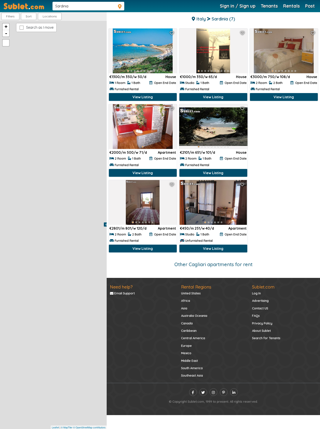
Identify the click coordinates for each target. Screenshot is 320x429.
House (170, 77)
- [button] (6, 33)
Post (310, 6)
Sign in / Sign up (238, 6)
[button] (50, 16)
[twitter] (203, 392)
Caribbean (189, 331)
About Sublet (261, 331)
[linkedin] (234, 392)
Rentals (291, 6)
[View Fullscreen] (6, 43)
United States (191, 293)
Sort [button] (29, 16)
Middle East (189, 361)
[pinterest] (223, 392)
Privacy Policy (262, 323)
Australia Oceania (194, 316)
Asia (184, 308)
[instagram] (213, 392)
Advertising (260, 301)
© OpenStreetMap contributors (89, 427)
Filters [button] (10, 16)
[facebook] (193, 392)
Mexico (186, 353)
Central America (193, 338)
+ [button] (6, 26)
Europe (186, 346)
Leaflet (55, 427)
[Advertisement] (284, 134)
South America (192, 368)
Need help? (121, 287)
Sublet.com (263, 287)
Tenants (269, 6)
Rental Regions (196, 287)
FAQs (256, 316)
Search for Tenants (266, 338)
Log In (256, 293)
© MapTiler (66, 427)
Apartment (167, 152)
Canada (187, 323)
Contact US (260, 308)
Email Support (124, 293)
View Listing (143, 97)
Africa (185, 301)
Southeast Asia (192, 375)
